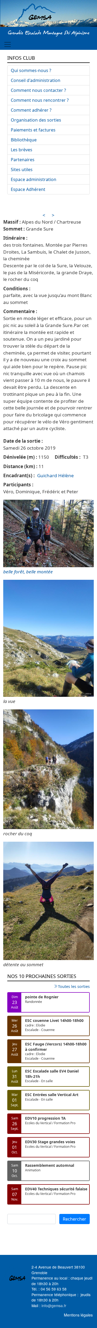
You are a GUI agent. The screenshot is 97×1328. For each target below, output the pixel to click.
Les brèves (21, 150)
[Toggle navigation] (7, 44)
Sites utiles (22, 169)
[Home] (49, 14)
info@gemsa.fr (53, 1305)
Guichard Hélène (55, 475)
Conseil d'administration (35, 80)
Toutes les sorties (74, 986)
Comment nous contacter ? (38, 90)
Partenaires (22, 160)
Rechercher (74, 1219)
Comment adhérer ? (31, 110)
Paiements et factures (33, 130)
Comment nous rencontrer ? (40, 100)
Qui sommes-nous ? (31, 70)
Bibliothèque (24, 140)
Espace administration (33, 179)
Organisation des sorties (36, 120)
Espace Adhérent (28, 189)
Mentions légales (78, 1315)
